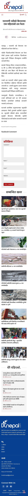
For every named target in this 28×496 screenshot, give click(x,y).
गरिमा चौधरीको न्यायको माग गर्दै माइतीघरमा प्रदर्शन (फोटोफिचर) (13, 406)
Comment (6, 145)
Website (6, 176)
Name (5, 161)
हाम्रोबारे (4, 490)
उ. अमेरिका (3, 445)
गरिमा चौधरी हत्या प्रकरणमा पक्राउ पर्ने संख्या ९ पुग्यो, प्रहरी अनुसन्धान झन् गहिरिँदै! (14, 398)
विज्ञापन (10, 490)
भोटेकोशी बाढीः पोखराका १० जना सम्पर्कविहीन (13, 249)
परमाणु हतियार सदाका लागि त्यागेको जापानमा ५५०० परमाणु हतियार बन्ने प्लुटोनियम (14, 374)
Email (5, 168)
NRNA (2, 447)
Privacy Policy (17, 490)
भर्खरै (22, 15)
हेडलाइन (3, 452)
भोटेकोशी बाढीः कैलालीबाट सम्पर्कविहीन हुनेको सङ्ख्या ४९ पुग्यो (13, 303)
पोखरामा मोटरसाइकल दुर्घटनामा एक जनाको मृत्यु (13, 390)
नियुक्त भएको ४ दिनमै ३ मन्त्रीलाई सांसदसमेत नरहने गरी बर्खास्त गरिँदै (13, 382)
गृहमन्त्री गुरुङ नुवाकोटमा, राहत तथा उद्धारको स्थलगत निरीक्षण (13, 210)
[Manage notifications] (24, 492)
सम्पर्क (23, 490)
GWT (18, 494)
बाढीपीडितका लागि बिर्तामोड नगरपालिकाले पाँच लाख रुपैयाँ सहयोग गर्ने (13, 322)
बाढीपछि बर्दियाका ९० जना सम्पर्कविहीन (12, 266)
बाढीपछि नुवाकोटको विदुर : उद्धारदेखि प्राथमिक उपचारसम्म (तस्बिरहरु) (11, 341)
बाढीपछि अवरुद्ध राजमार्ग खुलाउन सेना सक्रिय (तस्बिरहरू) (13, 361)
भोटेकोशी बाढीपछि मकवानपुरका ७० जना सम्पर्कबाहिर (12, 284)
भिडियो (2, 449)
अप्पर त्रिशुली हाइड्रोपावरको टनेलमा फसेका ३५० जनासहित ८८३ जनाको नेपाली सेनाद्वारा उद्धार (13, 230)
